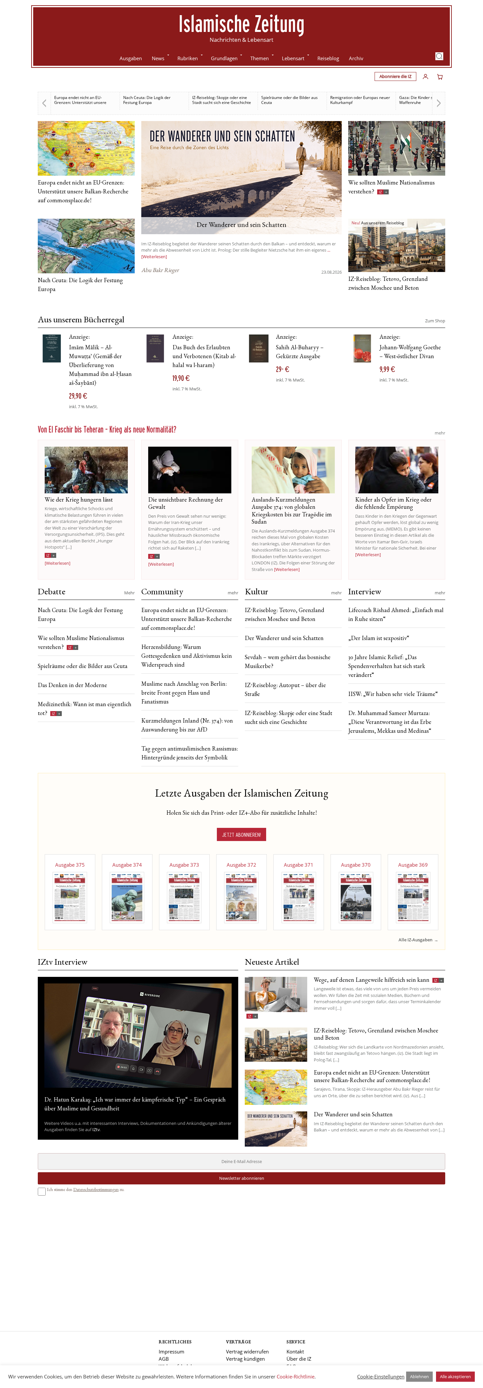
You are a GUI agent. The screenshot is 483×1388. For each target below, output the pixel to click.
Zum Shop (435, 321)
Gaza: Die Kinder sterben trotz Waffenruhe (426, 100)
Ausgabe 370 (356, 864)
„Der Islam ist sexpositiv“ (378, 639)
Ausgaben (131, 58)
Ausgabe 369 (413, 864)
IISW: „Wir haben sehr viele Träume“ (393, 695)
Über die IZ (299, 1358)
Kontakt (295, 1351)
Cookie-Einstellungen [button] (380, 1376)
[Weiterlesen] (57, 563)
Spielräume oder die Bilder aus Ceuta (289, 100)
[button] (439, 56)
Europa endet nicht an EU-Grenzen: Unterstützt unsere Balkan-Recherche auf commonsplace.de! (83, 192)
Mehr (129, 593)
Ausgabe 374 (127, 864)
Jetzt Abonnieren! (241, 834)
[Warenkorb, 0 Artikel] (440, 76)
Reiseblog (328, 58)
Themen (259, 58)
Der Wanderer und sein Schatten (284, 639)
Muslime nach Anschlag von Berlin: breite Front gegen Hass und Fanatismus (184, 693)
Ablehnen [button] (419, 1376)
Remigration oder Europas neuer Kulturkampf (360, 100)
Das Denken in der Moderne (72, 686)
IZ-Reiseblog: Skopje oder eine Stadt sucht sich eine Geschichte (221, 100)
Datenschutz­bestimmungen (96, 1190)
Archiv (356, 58)
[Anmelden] (425, 76)
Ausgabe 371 (298, 864)
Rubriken (187, 58)
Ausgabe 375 (70, 864)
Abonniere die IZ (395, 76)
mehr (440, 433)
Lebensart (293, 58)
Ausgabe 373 (184, 864)
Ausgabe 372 (241, 864)
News (158, 58)
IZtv (96, 1129)
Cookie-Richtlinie (295, 1376)
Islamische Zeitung (241, 23)
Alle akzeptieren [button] (455, 1376)
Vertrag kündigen (245, 1358)
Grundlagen (224, 58)
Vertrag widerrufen (247, 1351)
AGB (164, 1358)
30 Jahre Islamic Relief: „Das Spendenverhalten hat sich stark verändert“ (386, 667)
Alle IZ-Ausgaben (415, 940)
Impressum (171, 1351)
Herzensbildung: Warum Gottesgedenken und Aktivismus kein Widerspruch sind (186, 656)
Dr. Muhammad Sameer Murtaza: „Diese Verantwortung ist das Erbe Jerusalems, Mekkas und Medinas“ (389, 722)
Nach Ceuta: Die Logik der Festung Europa (147, 100)
